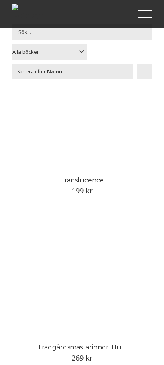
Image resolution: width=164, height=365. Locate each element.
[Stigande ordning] (144, 71)
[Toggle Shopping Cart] (119, 14)
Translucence (82, 180)
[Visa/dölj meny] (145, 14)
